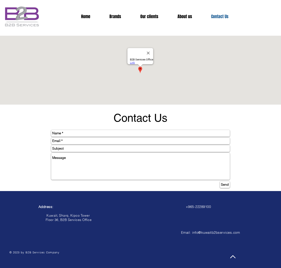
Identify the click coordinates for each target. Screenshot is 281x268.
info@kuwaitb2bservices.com (216, 232)
